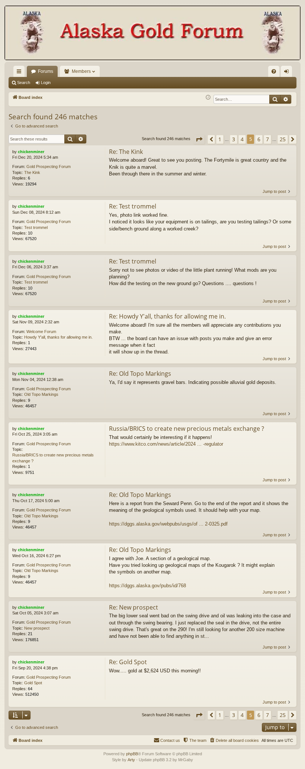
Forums (45, 71)
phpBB (132, 754)
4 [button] (242, 139)
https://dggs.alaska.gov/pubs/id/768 (147, 585)
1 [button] (219, 139)
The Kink (32, 172)
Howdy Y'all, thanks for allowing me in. (58, 337)
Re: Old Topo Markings (140, 373)
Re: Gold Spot (128, 662)
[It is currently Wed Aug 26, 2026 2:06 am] (208, 97)
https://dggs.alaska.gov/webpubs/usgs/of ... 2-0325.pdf (168, 524)
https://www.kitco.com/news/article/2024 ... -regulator (166, 444)
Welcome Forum (41, 331)
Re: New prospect (133, 607)
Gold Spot (33, 683)
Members (81, 71)
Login (46, 82)
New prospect (36, 628)
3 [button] (233, 139)
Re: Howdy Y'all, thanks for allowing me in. (167, 316)
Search (23, 82)
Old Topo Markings (41, 394)
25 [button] (283, 139)
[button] (199, 139)
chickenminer (31, 151)
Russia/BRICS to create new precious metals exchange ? (53, 458)
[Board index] (152, 34)
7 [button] (267, 139)
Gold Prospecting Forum (48, 166)
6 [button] (258, 139)
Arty (131, 759)
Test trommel (36, 227)
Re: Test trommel (132, 206)
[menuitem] (273, 71)
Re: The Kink (126, 151)
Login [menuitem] (288, 73)
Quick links (20, 73)
